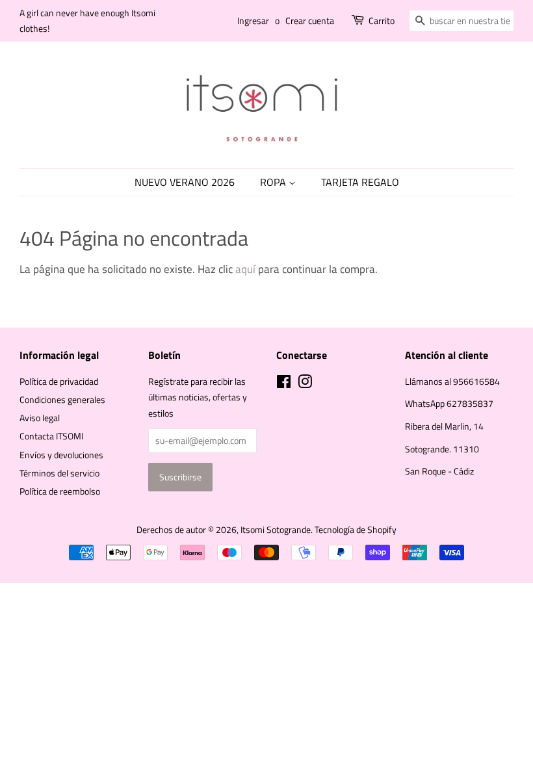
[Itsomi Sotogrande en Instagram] (305, 384)
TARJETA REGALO (360, 182)
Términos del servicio (59, 473)
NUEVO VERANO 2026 (185, 182)
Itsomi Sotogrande (275, 530)
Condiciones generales (62, 400)
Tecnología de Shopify (355, 530)
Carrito (382, 20)
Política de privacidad (59, 381)
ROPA (274, 182)
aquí (245, 269)
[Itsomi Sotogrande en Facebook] (283, 384)
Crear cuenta (309, 20)
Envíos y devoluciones (61, 455)
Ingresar (253, 20)
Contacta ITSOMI (51, 436)
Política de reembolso (60, 491)
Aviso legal (40, 418)
